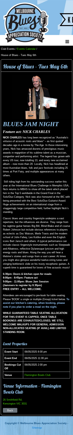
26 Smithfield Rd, (12, 399)
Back (10, 410)
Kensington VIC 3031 (15, 403)
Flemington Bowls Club (37, 375)
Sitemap (37, 427)
